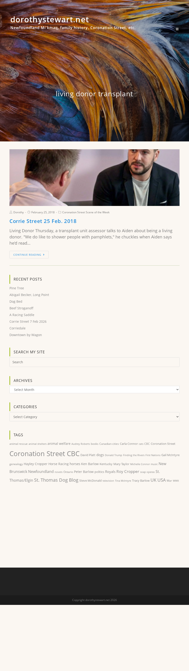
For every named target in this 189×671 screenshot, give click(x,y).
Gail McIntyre (170, 455)
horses (75, 463)
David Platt (87, 455)
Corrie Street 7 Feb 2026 (28, 321)
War (169, 481)
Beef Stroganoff (21, 308)
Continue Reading (27, 254)
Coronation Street (163, 444)
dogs (100, 454)
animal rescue (18, 443)
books (94, 444)
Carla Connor (129, 444)
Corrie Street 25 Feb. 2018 (43, 220)
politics (99, 472)
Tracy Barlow (141, 480)
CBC (147, 444)
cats (141, 443)
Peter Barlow (84, 471)
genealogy (16, 464)
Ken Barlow (90, 464)
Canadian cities (109, 443)
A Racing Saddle (21, 315)
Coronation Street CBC (44, 453)
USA (161, 480)
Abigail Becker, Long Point (29, 295)
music (154, 464)
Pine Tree (16, 288)
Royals (110, 471)
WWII (176, 480)
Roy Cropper (127, 471)
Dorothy (18, 212)
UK (154, 480)
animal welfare (59, 443)
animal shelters (38, 443)
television (108, 480)
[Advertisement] (94, 526)
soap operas (147, 472)
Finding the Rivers (134, 455)
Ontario (68, 472)
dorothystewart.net (73, 24)
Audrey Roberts (80, 443)
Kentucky (106, 464)
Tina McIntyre (123, 480)
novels (58, 472)
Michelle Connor (140, 464)
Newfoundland (41, 471)
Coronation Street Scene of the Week (85, 212)
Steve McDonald (90, 480)
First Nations (152, 455)
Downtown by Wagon (25, 335)
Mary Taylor (121, 464)
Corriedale (17, 328)
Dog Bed (15, 301)
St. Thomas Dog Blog (56, 480)
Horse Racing (58, 464)
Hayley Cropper (35, 464)
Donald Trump (113, 455)
